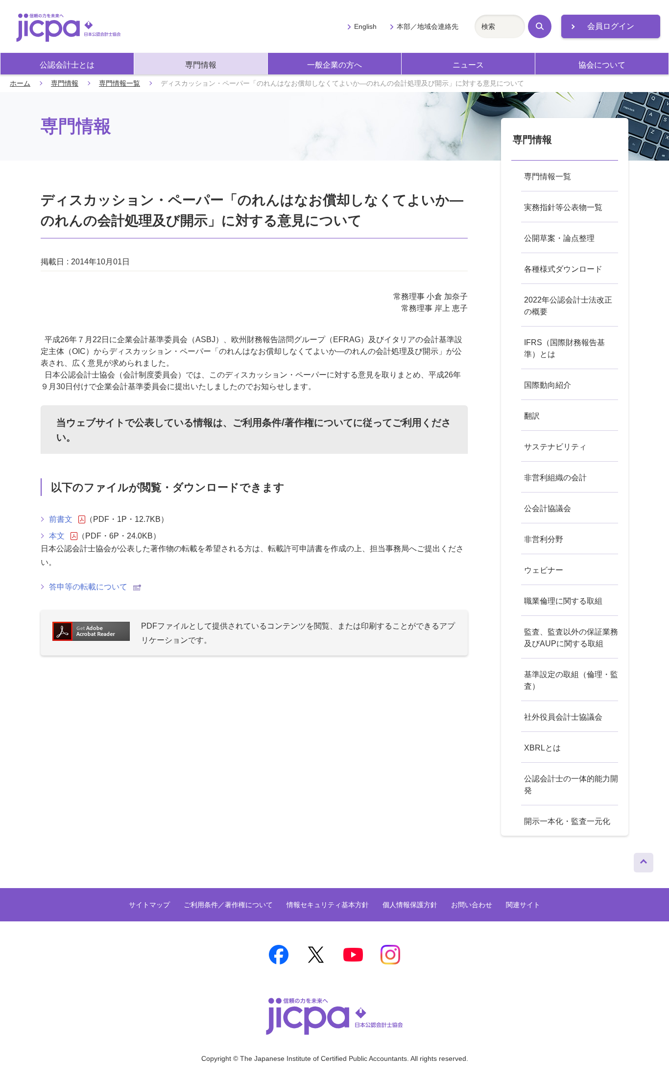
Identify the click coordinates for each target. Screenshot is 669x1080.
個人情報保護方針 (409, 905)
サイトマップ (149, 905)
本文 (57, 536)
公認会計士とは (67, 65)
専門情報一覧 (119, 83)
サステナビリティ (555, 447)
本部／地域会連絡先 (427, 26)
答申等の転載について (88, 587)
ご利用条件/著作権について (293, 422)
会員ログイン (610, 26)
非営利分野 (543, 539)
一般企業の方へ (334, 65)
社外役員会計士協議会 (563, 717)
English (365, 26)
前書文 (60, 519)
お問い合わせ (471, 905)
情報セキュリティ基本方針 (328, 905)
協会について (601, 65)
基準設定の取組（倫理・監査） (571, 680)
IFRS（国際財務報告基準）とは (564, 348)
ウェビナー (543, 570)
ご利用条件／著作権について (228, 905)
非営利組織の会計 (555, 477)
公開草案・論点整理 (559, 238)
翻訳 (532, 416)
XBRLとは (542, 748)
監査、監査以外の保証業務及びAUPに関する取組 (571, 638)
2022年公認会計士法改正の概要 (568, 306)
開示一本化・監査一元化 (567, 821)
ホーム (20, 83)
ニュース (468, 65)
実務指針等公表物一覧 (563, 207)
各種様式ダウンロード (563, 269)
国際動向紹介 (547, 385)
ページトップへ (643, 860)
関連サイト (523, 905)
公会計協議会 (547, 508)
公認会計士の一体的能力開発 (571, 785)
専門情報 (200, 65)
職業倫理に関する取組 (563, 601)
